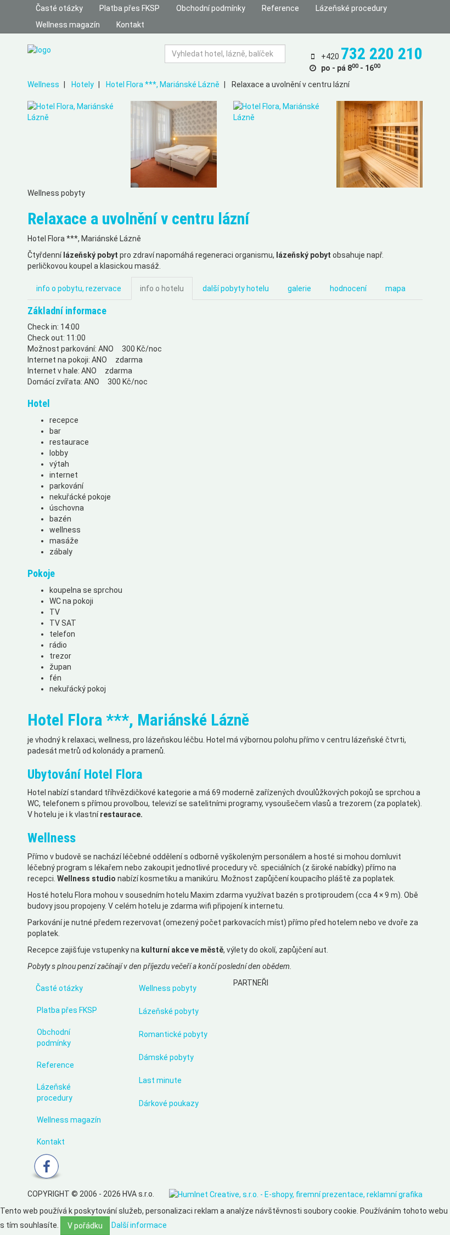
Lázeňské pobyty (169, 1011)
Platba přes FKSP (129, 8)
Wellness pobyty (167, 988)
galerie (299, 288)
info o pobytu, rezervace (78, 288)
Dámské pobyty (166, 1057)
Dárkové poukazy (169, 1103)
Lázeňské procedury (351, 8)
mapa (395, 288)
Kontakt (130, 24)
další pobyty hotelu (236, 288)
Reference (280, 8)
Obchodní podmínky (210, 8)
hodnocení (348, 288)
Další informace (139, 1225)
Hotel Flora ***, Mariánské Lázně (163, 84)
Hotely (82, 84)
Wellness (43, 84)
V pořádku (85, 1225)
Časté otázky (59, 8)
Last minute (160, 1080)
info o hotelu (162, 288)
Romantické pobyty (173, 1034)
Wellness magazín (68, 24)
